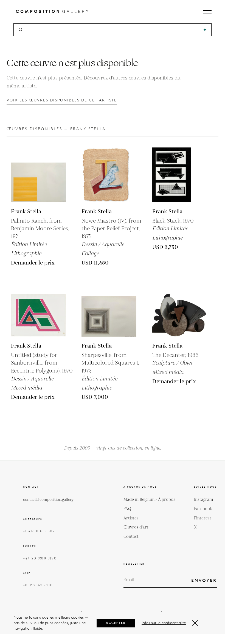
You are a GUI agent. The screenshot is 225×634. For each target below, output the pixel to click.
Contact (131, 536)
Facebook (203, 509)
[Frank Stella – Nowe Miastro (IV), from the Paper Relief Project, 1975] (108, 174)
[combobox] (112, 30)
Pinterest (202, 518)
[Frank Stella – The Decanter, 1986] (179, 309)
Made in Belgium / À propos (149, 499)
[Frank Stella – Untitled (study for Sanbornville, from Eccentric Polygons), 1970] (38, 309)
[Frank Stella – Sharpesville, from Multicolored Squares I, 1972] (108, 309)
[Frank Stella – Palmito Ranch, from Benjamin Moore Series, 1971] (38, 174)
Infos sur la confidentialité (164, 623)
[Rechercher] (205, 30)
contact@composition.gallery (48, 499)
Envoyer (204, 580)
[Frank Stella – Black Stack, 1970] (179, 174)
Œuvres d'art (135, 527)
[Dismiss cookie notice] (195, 623)
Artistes (131, 518)
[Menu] (207, 11)
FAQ (127, 509)
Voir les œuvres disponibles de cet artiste (62, 100)
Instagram (203, 499)
